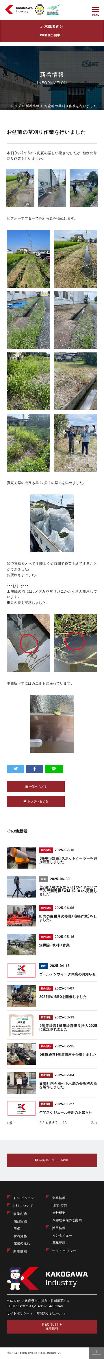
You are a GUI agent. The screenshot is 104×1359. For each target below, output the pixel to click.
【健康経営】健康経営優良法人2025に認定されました (68, 1027)
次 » (94, 1123)
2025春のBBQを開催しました (63, 997)
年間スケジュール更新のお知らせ (65, 1112)
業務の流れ (22, 1243)
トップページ (23, 1198)
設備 (17, 1229)
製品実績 (20, 1221)
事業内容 (20, 1214)
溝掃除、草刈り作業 (54, 945)
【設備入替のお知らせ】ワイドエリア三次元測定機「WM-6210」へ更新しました (68, 890)
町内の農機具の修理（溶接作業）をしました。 (68, 918)
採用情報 (59, 1228)
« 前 (10, 1123)
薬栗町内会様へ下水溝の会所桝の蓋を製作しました (68, 1085)
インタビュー (62, 1235)
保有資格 (20, 1236)
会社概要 (59, 1213)
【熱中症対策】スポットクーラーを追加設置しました (68, 860)
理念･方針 (60, 1205)
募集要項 (59, 1243)
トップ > (17, 106)
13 (65, 1123)
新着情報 (20, 1251)
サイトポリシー (64, 1251)
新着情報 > (35, 106)
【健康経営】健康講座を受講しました (67, 1055)
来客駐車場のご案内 (67, 1220)
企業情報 (59, 1198)
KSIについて (23, 1206)
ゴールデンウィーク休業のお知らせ (67, 974)
